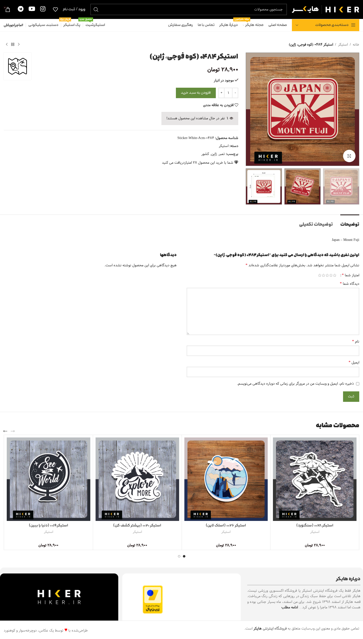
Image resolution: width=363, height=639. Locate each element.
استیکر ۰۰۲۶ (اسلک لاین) (226, 525)
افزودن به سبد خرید (196, 93)
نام (355, 341)
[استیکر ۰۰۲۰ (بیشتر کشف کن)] (137, 479)
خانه (356, 44)
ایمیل (354, 362)
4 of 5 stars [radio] (323, 275)
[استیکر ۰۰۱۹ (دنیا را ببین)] (48, 479)
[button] (12, 431)
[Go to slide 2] (179, 556)
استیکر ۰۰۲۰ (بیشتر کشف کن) (137, 525)
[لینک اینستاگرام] (43, 9)
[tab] (349, 222)
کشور (205, 154)
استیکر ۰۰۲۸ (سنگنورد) (314, 525)
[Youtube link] (32, 9)
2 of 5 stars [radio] (331, 275)
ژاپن (214, 154)
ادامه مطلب (289, 607)
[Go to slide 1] (184, 556)
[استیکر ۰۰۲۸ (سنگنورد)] (315, 479)
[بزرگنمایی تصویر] (349, 156)
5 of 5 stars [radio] (320, 275)
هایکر (257, 629)
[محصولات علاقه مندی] (55, 9)
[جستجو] (96, 9)
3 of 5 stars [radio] (327, 275)
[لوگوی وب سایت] (325, 9)
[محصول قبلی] (19, 45)
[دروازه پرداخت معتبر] (153, 599)
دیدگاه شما (349, 283)
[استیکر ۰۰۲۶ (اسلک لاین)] (226, 479)
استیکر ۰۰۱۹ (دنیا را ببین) (48, 525)
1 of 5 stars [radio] (335, 275)
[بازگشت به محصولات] (13, 45)
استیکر (343, 44)
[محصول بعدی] (7, 45)
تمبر (222, 154)
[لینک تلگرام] (20, 9)
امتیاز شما (350, 275)
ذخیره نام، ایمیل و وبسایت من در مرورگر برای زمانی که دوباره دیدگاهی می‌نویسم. (295, 384)
